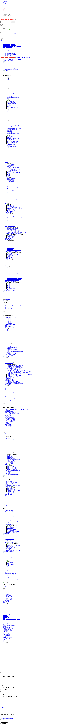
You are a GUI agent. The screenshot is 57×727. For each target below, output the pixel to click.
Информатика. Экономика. (12, 183)
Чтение (8, 87)
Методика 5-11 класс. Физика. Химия (14, 277)
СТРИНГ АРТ (7, 549)
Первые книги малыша (9, 463)
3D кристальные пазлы (11, 498)
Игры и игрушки (8, 595)
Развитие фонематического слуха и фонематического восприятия (19, 374)
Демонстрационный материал (13, 346)
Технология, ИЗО (10, 118)
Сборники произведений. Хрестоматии (14, 446)
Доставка (4, 3)
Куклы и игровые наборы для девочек (14, 521)
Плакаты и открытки (11, 564)
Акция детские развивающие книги (12, 474)
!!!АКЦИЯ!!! (7, 594)
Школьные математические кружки (14, 250)
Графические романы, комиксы (11, 412)
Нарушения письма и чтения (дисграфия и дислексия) (17, 370)
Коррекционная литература (10, 380)
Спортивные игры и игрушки (10, 501)
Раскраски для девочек (11, 466)
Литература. (9, 130)
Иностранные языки (11, 215)
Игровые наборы (10, 527)
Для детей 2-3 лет (8, 319)
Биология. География (11, 151)
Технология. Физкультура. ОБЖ (13, 133)
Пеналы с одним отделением (10, 53)
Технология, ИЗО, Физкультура (13, 97)
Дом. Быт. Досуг (8, 414)
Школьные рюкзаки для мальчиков (11, 69)
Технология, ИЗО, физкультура (13, 107)
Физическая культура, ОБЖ (12, 86)
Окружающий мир (10, 84)
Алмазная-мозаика (8, 655)
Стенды (8, 352)
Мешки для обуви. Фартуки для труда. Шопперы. (14, 305)
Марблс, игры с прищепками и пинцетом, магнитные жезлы (16, 383)
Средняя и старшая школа (10, 298)
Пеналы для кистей (8, 50)
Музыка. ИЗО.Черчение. (11, 157)
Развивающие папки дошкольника (13, 336)
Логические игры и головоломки (11, 482)
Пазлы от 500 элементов (11, 500)
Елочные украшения (9, 646)
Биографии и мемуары (9, 411)
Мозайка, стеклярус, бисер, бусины (13, 545)
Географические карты (9, 211)
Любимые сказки (10, 460)
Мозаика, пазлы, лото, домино (13, 514)
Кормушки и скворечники (12, 513)
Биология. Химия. (10, 205)
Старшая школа (10, 237)
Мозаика (6, 484)
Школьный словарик (11, 262)
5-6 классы (9, 287)
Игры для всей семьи (11, 488)
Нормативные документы (12, 349)
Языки (8, 341)
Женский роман (8, 415)
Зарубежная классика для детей (11, 450)
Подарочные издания (9, 421)
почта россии (5, 712)
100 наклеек (9, 455)
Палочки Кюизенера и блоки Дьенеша (12, 394)
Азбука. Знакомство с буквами (10, 317)
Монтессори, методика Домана (11, 324)
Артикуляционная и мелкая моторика (14, 366)
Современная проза (8, 425)
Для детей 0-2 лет (8, 318)
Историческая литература (10, 418)
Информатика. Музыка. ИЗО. (12, 141)
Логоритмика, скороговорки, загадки (14, 369)
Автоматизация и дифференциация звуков (15, 365)
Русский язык (9, 85)
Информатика (9, 112)
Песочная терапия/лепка (9, 396)
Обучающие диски (8, 238)
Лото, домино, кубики (9, 483)
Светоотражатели (8, 599)
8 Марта (6, 559)
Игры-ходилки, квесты (11, 489)
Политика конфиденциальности (6, 718)
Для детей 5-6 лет (8, 322)
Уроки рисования (8, 548)
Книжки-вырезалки (8, 323)
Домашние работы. (10, 139)
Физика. (8, 174)
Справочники (9, 261)
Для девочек (9, 456)
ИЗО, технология (10, 79)
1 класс (8, 283)
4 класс (8, 286)
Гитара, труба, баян (10, 253)
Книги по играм (8, 472)
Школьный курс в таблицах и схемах (12, 280)
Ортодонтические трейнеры (10, 392)
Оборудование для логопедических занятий (13, 390)
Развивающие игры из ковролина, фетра (12, 397)
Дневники (7, 304)
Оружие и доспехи (10, 530)
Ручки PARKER (8, 558)
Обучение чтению (8, 326)
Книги (6, 597)
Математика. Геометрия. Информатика (14, 208)
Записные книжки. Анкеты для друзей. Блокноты (14, 579)
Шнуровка (7, 401)
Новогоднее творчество (9, 651)
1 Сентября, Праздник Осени (10, 557)
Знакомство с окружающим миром (13, 459)
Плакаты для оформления (10, 654)
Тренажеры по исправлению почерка (12, 264)
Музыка (8, 83)
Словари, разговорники (11, 229)
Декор (8, 544)
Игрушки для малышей (9, 510)
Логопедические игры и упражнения (14, 368)
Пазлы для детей (10, 499)
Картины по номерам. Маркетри (11, 547)
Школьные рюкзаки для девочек (11, 68)
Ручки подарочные (8, 310)
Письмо (8, 337)
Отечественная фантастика (12, 429)
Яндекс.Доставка (6, 711)
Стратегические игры (11, 491)
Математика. (9, 131)
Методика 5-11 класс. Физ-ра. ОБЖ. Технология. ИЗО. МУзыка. (19, 276)
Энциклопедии (8, 471)
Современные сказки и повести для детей (13, 470)
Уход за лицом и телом (9, 587)
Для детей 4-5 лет (8, 321)
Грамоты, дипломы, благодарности (13, 567)
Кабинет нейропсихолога (10, 379)
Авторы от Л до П (10, 443)
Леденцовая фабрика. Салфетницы (13, 522)
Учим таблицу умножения (10, 265)
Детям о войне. (10, 562)
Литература (9, 143)
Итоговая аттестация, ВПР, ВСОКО (14, 81)
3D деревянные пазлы (11, 497)
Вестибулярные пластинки (10, 377)
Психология (7, 423)
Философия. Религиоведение (10, 430)
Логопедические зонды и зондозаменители (13, 381)
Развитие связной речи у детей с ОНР (14, 373)
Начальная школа (10, 236)
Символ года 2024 (8, 653)
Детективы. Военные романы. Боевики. (12, 413)
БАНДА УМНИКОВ (11, 492)
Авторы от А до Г (10, 441)
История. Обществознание (12, 170)
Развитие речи (10, 338)
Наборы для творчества (11, 523)
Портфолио (7, 289)
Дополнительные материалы (12, 228)
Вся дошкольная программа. (12, 329)
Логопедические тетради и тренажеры (14, 333)
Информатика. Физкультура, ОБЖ (13, 169)
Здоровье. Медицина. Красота (10, 417)
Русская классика (8, 424)
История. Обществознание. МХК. (13, 207)
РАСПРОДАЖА (8, 67)
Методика (9, 348)
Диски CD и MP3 (8, 449)
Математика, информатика (12, 82)
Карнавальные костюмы (9, 656)
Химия (8, 175)
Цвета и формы (10, 462)
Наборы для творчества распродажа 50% (12, 550)
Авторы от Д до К (10, 442)
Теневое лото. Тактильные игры (11, 400)
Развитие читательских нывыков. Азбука (15, 375)
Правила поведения (11, 461)
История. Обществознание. (12, 129)
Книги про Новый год (9, 650)
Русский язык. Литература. (12, 199)
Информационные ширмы (12, 347)
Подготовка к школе (11, 288)
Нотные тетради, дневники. (12, 255)
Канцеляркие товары (9, 596)
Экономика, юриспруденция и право (12, 431)
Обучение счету (8, 325)
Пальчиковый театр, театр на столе (11, 395)
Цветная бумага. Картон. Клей (10, 308)
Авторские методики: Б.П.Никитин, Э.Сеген (13, 361)
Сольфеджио (9, 256)
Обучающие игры (8, 494)
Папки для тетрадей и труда (10, 307)
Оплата (4, 2)
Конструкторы (10, 528)
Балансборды (7, 402)
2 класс (8, 284)
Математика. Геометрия (11, 144)
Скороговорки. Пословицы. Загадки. (12, 354)
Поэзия (6, 422)
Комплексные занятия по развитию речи (15, 367)
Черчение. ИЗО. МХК (11, 190)
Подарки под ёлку (8, 598)
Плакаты (8, 350)
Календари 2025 (8, 648)
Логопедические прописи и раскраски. (14, 332)
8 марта (8, 578)
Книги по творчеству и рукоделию (11, 541)
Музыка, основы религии (12, 115)
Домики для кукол (10, 520)
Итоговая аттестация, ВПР (12, 113)
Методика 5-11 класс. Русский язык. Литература (16, 275)
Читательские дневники (11, 447)
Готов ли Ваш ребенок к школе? (13, 330)
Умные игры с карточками (10, 355)
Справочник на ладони (11, 218)
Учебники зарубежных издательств (14, 230)
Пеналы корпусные (8, 51)
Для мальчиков (10, 457)
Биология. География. (11, 124)
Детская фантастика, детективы (11, 448)
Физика (8, 200)
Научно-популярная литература (11, 420)
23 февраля (9, 577)
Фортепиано (9, 257)
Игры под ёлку (8, 647)
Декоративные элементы (9, 539)
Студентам (7, 263)
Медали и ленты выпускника (12, 568)
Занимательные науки (11, 223)
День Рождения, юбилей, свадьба (11, 571)
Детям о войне (7, 438)
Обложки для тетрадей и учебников (11, 306)
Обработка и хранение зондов (10, 391)
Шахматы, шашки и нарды (10, 503)
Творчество (7, 600)
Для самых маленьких (11, 458)
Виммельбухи (7, 473)
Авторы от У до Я (10, 445)
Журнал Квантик (10, 221)
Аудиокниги (7, 410)
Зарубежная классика (9, 416)
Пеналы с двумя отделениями (10, 52)
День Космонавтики (9, 570)
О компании (5, 1)
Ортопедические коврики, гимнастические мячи (14, 393)
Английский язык (10, 123)
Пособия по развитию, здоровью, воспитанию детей (15, 342)
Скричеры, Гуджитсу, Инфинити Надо (14, 531)
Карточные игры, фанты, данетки (13, 490)
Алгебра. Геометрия (11, 149)
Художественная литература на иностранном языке (17, 232)
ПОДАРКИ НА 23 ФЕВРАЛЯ (10, 573)
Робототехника (10, 224)
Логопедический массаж (11, 387)
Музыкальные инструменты (10, 389)
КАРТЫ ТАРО (8, 649)
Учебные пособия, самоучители (13, 231)
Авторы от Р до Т (10, 444)
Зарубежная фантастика (11, 428)
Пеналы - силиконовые (9, 49)
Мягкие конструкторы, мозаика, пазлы (12, 485)
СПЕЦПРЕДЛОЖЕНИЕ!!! (10, 297)
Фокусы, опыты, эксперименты (11, 502)
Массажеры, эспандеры (9, 586)
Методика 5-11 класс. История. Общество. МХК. (16, 273)
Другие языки (9, 127)
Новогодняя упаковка (9, 652)
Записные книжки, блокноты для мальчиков (13, 580)
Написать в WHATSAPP (7, 701)
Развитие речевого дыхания (10, 399)
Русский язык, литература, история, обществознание (17, 217)
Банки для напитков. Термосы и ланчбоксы (15, 519)
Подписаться (5, 702)
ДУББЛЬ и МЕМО (10, 493)
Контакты (4, 4)
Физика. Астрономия (11, 210)
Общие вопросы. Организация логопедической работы (17, 372)
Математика (9, 114)
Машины (9, 526)
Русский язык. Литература (12, 209)
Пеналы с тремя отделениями (10, 54)
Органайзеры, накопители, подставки (12, 309)
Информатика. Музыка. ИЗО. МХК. (14, 128)
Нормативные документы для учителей (14, 278)
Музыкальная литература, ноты (13, 254)
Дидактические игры (9, 378)
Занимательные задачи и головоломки (14, 331)
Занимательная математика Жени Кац (14, 222)
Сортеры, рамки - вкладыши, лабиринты (15, 515)
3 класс (8, 285)
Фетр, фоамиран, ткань (11, 546)
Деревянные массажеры (11, 386)
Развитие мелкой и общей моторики (12, 398)
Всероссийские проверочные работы (14, 125)
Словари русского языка (11, 260)
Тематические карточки (11, 353)
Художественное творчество (12, 339)
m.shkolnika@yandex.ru (14, 33)
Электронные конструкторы (12, 532)
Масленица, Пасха (8, 572)
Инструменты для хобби (9, 540)
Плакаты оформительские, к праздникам (15, 351)
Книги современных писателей (11, 451)
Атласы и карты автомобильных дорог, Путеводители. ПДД (16, 409)
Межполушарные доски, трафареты (11, 388)
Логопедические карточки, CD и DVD (12, 382)
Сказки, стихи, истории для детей (11, 469)
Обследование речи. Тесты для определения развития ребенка (19, 371)
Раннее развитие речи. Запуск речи (13, 376)
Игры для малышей (8, 481)
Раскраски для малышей (11, 467)
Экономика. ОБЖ (10, 202)
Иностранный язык (10, 80)
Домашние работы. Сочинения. (13, 126)
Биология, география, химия (12, 214)
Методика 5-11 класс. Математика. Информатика (16, 274)
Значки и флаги (10, 563)
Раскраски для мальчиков (12, 468)
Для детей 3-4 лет (8, 320)
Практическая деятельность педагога (14, 279)
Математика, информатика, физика (13, 216)
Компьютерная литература (10, 419)
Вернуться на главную (4, 680)
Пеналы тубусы (8, 55)
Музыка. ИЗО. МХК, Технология (13, 172)
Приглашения (9, 569)
